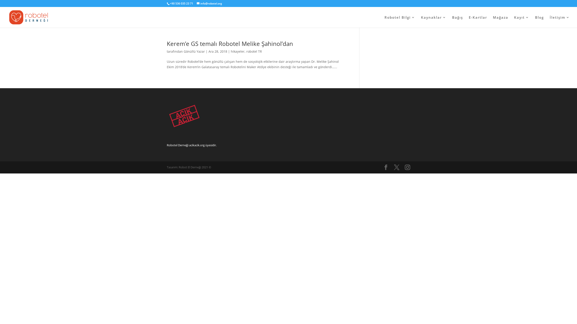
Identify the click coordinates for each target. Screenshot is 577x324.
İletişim (557, 18)
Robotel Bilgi (398, 18)
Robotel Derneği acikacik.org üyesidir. (192, 145)
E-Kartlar (478, 18)
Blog (539, 18)
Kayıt (519, 18)
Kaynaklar (431, 18)
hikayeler (238, 51)
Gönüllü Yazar (194, 51)
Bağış (457, 18)
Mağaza (500, 18)
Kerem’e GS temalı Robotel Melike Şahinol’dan (230, 44)
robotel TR (254, 51)
